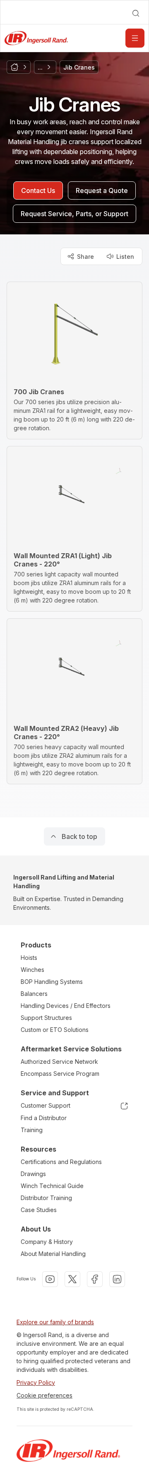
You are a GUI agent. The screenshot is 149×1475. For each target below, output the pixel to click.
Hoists (29, 957)
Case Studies (39, 1209)
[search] (135, 13)
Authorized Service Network (59, 1061)
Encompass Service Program (60, 1073)
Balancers (34, 993)
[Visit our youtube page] (50, 1279)
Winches (32, 969)
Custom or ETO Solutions (55, 1029)
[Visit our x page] (72, 1279)
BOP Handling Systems (52, 981)
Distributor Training (46, 1197)
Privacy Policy (36, 1382)
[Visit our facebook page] (95, 1279)
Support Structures (46, 1017)
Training (32, 1129)
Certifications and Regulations (61, 1161)
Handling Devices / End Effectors (66, 1005)
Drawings (33, 1173)
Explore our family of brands (55, 1322)
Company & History (47, 1241)
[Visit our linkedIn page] (117, 1279)
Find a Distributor (44, 1117)
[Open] (134, 38)
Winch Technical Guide (52, 1185)
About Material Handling (53, 1253)
